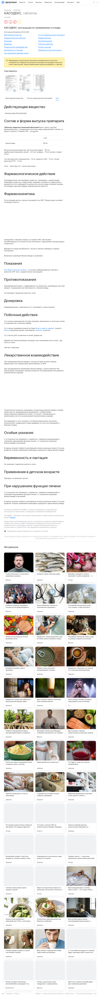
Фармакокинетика (44, 38)
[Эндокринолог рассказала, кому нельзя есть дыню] (50, 849)
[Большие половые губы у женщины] (18, 661)
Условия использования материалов (52, 993)
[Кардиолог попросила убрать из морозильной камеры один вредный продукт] (18, 693)
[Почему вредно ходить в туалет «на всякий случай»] (18, 944)
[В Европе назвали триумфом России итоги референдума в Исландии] (18, 598)
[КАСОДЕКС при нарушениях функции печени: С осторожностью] (19, 22)
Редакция (38, 993)
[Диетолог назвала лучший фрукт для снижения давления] (81, 975)
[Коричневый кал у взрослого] (50, 755)
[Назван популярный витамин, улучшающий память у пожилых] (18, 724)
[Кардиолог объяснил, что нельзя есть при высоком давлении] (81, 661)
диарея (51, 328)
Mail (3, 993)
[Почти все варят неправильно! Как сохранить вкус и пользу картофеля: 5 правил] (18, 755)
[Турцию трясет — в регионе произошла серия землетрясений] (81, 849)
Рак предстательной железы (15, 270)
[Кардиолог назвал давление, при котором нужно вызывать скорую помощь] (50, 630)
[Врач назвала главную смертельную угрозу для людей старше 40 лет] (81, 724)
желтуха (39, 330)
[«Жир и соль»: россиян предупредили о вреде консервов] (50, 661)
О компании (9, 993)
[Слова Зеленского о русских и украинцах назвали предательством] (18, 567)
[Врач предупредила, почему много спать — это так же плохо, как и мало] (81, 881)
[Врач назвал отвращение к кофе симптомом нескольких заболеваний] (50, 944)
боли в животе (41, 328)
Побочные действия (45, 44)
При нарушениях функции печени (16, 53)
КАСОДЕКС (16, 10)
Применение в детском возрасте (50, 50)
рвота (6, 330)
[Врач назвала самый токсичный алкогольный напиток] (50, 693)
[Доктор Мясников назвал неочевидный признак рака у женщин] (81, 912)
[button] (11, 83)
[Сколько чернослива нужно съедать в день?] (18, 881)
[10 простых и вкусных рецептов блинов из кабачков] (50, 912)
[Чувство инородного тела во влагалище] (18, 787)
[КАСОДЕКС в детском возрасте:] (15, 22)
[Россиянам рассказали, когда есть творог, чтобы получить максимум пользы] (81, 598)
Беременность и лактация (13, 50)
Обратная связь (69, 993)
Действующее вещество (13, 35)
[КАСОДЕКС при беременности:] (6, 22)
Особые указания (44, 47)
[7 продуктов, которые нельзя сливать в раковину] (50, 787)
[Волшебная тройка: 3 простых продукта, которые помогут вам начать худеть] (18, 849)
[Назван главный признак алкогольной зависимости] (81, 818)
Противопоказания (45, 41)
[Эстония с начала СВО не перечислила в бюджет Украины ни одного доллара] (50, 818)
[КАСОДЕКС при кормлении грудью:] (10, 22)
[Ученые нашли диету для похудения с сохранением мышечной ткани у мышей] (50, 975)
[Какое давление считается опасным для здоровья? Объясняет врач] (50, 598)
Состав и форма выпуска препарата (51, 35)
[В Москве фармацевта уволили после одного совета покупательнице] (81, 787)
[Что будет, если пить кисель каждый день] (81, 755)
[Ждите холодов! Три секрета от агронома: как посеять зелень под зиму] (50, 881)
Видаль (12, 517)
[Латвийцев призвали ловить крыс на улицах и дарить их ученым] (81, 630)
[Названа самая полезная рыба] (50, 567)
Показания (8, 41)
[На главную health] (10, 2)
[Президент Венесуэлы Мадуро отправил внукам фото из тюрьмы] (50, 724)
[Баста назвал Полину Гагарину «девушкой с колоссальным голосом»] (81, 693)
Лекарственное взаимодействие (16, 47)
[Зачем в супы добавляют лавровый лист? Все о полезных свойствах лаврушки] (18, 912)
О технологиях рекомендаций (84, 993)
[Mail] (3, 2)
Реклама (16, 993)
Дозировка (8, 44)
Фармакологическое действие (15, 38)
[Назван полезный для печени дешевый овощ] (18, 630)
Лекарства (7, 10)
